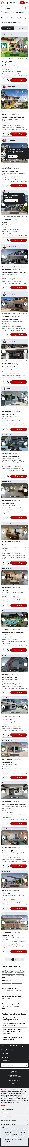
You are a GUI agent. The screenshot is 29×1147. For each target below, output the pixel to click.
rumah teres (21, 972)
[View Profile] (14, 34)
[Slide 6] (17, 797)
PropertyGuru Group (7, 1050)
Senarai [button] (9, 28)
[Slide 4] (14, 107)
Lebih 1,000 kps (6, 1006)
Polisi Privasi (11, 1134)
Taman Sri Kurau (6, 983)
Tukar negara (5, 1057)
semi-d (18, 974)
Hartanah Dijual (5, 1113)
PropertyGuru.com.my (6, 1090)
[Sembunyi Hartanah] (22, 39)
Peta (22, 28)
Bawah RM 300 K (16, 990)
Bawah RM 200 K (6, 990)
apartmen (12, 974)
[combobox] (14, 8)
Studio (4, 998)
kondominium (6, 974)
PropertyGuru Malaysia (8, 1109)
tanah (4, 975)
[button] (3, 17)
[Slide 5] (15, 107)
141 (16, 959)
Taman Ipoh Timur (17, 983)
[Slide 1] (10, 107)
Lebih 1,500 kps (15, 1006)
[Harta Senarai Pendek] (25, 39)
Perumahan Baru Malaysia (8, 1121)
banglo (22, 974)
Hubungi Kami (5, 1053)
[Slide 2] (12, 797)
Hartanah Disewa (6, 1117)
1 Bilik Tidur (10, 998)
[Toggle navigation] (26, 2)
